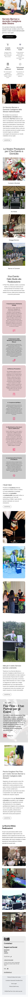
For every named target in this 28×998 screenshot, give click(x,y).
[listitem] (14, 317)
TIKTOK (5, 951)
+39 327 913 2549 (8, 960)
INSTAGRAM (6, 949)
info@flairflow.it (8, 972)
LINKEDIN (6, 952)
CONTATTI (10, 735)
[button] (22, 660)
